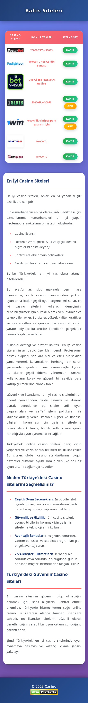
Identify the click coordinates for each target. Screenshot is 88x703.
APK (70, 106)
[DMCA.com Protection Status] (44, 693)
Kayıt (70, 50)
